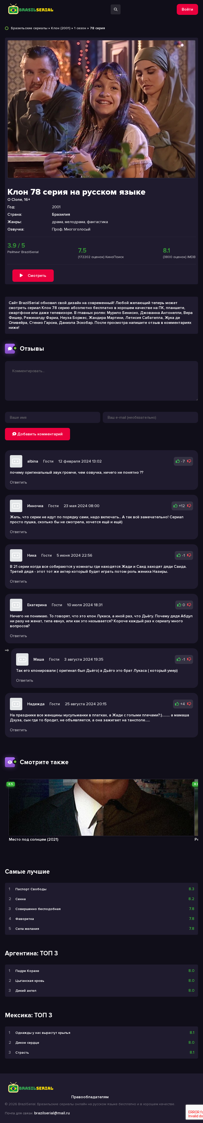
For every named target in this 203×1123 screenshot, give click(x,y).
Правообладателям (90, 1097)
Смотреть (37, 275)
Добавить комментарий (39, 434)
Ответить (18, 482)
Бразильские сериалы (29, 28)
